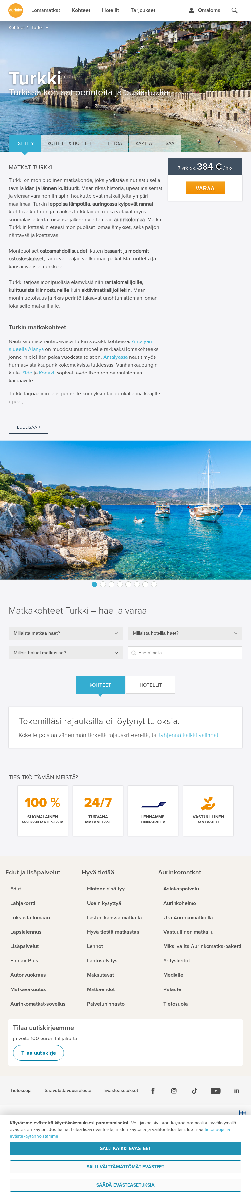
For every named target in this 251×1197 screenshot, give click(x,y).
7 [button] (145, 584)
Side (27, 373)
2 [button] (103, 584)
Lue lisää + (28, 427)
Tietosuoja (21, 1090)
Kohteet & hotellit (70, 143)
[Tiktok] (195, 1091)
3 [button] (111, 584)
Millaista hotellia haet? (156, 633)
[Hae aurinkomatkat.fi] (235, 10)
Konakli (47, 373)
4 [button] (120, 584)
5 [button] (128, 584)
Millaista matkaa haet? (37, 633)
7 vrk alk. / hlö (205, 168)
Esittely (24, 143)
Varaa (205, 188)
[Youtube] (216, 1091)
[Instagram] (174, 1091)
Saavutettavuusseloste (68, 1090)
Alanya (36, 349)
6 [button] (137, 584)
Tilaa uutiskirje (38, 1053)
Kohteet (100, 685)
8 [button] (154, 584)
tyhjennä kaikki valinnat (188, 735)
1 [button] (94, 584)
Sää (170, 143)
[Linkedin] (236, 1091)
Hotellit (151, 685)
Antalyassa (115, 357)
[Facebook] (153, 1091)
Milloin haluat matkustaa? (40, 652)
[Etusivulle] (15, 10)
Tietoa (114, 143)
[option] (125, 509)
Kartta (144, 143)
